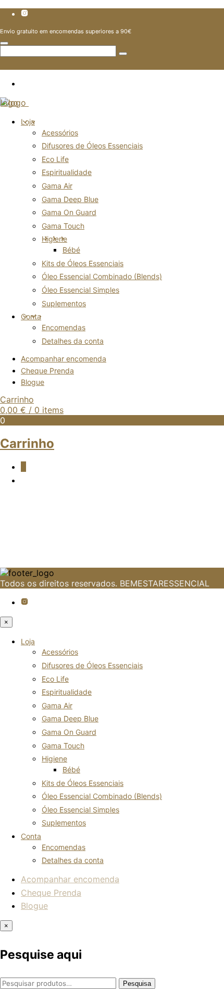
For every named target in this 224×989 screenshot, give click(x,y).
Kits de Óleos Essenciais (82, 263)
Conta (31, 316)
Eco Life (55, 159)
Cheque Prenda (47, 370)
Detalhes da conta (73, 340)
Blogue (32, 382)
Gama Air (57, 185)
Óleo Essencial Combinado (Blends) (102, 276)
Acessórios (60, 132)
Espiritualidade (67, 172)
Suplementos (64, 303)
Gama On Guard (69, 212)
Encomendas (63, 327)
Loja (28, 121)
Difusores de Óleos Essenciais (92, 145)
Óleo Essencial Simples (80, 289)
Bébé (71, 249)
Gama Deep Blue (70, 199)
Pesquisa (137, 983)
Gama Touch (63, 225)
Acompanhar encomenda (63, 358)
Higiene (54, 238)
